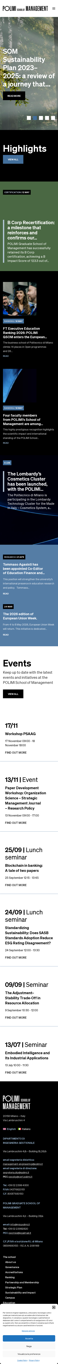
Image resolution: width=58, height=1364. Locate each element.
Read (6, 356)
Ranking (10, 1277)
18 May (13, 321)
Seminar (26, 984)
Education (9, 1303)
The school (9, 1257)
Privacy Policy (34, 1360)
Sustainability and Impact (20, 1292)
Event (21, 779)
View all (13, 159)
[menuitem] (9, 1129)
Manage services (28, 1331)
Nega (29, 1346)
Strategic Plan (13, 1287)
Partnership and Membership (22, 1282)
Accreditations (14, 1272)
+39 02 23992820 (15, 1228)
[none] (29, 1129)
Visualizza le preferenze (29, 1354)
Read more (14, 106)
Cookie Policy (22, 1360)
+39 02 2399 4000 (16, 1185)
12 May (16, 192)
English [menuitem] (11, 1128)
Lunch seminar (24, 853)
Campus (10, 1297)
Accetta (29, 1338)
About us (10, 1262)
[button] (53, 1307)
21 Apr (14, 557)
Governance (12, 1267)
